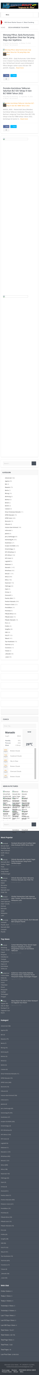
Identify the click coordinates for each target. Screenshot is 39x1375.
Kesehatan (8, 543)
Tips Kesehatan (9, 641)
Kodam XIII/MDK (10, 546)
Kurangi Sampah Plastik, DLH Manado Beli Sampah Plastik (24, 921)
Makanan (8, 564)
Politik (7, 626)
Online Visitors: (6, 1291)
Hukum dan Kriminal (11, 527)
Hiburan (7, 524)
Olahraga (8, 586)
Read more (20, 68)
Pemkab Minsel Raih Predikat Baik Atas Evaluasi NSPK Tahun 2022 (23, 844)
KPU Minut (8, 555)
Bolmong (8, 496)
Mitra (6, 580)
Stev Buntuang (13, 43)
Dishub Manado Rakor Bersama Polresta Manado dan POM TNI (22, 879)
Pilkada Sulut (9, 617)
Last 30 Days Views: (8, 1320)
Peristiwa (8, 611)
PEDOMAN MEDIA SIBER (27, 1370)
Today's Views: (6, 1296)
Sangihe (7, 629)
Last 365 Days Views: (8, 1325)
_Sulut (7, 657)
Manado (7, 567)
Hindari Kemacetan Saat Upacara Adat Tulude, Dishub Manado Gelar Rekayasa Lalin (23, 898)
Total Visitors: (5, 1335)
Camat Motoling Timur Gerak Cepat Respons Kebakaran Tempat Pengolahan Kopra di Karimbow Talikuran (24, 948)
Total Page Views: (7, 1340)
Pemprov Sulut (9, 604)
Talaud (7, 638)
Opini (6, 589)
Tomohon (8, 648)
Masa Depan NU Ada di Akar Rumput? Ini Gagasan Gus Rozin (24, 1002)
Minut (7, 577)
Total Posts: (5, 1345)
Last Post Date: (6, 1354)
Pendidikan (8, 607)
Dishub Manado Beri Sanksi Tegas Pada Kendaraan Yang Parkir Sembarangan (23, 861)
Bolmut (7, 499)
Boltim (7, 506)
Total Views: (5, 1330)
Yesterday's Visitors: (8, 1310)
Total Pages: (5, 1349)
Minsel (7, 45)
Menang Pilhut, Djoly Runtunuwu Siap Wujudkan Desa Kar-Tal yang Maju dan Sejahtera (18, 37)
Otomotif (8, 595)
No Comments (14, 45)
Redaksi (14, 1370)
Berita (7, 490)
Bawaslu (7, 487)
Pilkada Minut (9, 614)
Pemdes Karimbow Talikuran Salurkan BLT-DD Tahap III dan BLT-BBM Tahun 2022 (17, 91)
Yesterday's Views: (7, 1306)
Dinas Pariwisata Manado (13, 512)
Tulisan (7, 651)
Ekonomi (8, 521)
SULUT (7, 635)
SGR (6, 632)
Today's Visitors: (6, 1301)
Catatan (7, 509)
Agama (7, 481)
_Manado (8, 654)
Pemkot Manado (10, 601)
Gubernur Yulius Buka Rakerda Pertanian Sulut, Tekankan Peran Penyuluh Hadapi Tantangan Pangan (24, 975)
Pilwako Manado (10, 620)
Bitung (7, 493)
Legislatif (7, 561)
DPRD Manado (9, 515)
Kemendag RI (9, 540)
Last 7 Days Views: (7, 1315)
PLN (6, 623)
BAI (6, 484)
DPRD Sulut (8, 518)
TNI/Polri (8, 644)
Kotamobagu (9, 549)
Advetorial (8, 478)
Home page (6, 1370)
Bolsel (7, 503)
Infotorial (8, 530)
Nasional (7, 583)
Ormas (7, 592)
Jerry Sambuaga (10, 537)
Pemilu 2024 (8, 598)
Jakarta (7, 533)
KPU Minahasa (9, 552)
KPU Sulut (8, 558)
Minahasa (8, 570)
